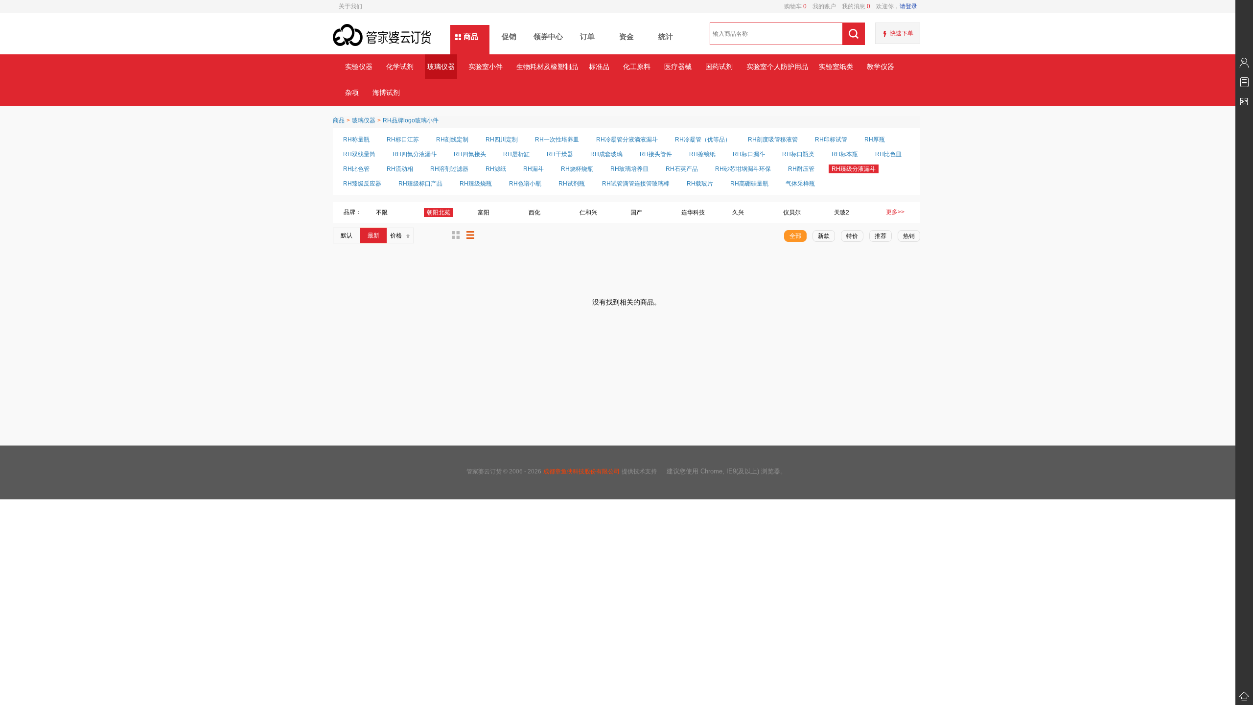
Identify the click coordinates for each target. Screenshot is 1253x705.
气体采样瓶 (800, 183)
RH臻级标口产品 (420, 183)
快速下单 (901, 33)
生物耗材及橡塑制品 (547, 66)
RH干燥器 (560, 154)
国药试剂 (719, 66)
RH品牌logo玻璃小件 (411, 120)
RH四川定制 (502, 139)
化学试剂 (400, 66)
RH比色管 (356, 168)
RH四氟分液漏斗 (415, 154)
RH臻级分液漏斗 (854, 168)
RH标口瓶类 (798, 154)
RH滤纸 (496, 168)
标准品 (599, 66)
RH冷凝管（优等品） (703, 139)
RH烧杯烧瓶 (577, 168)
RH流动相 (400, 168)
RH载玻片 (700, 183)
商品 (471, 36)
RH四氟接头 (470, 154)
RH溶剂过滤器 (449, 168)
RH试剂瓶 (571, 183)
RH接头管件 (656, 154)
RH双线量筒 (359, 154)
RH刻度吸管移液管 (773, 139)
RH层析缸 (516, 154)
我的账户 (821, 6)
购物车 (795, 6)
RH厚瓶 (874, 139)
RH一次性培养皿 (557, 139)
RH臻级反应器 (362, 183)
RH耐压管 (801, 168)
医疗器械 (678, 66)
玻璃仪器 (441, 66)
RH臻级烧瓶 (476, 183)
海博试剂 (386, 92)
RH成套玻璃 (606, 154)
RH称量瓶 (356, 139)
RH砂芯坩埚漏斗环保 (743, 168)
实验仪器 (358, 66)
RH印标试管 (831, 139)
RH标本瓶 (845, 154)
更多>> (895, 212)
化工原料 (636, 66)
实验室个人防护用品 (777, 66)
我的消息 (853, 6)
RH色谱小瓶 (525, 183)
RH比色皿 (888, 154)
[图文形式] (456, 235)
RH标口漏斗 (749, 154)
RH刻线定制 (452, 139)
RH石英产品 (682, 168)
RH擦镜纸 (702, 154)
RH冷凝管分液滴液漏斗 (627, 139)
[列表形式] (470, 235)
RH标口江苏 (403, 139)
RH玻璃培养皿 (629, 168)
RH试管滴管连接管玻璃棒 (636, 183)
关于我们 (350, 6)
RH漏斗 (533, 168)
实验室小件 (485, 66)
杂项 (352, 92)
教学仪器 (880, 66)
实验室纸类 (836, 66)
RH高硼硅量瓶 (749, 183)
